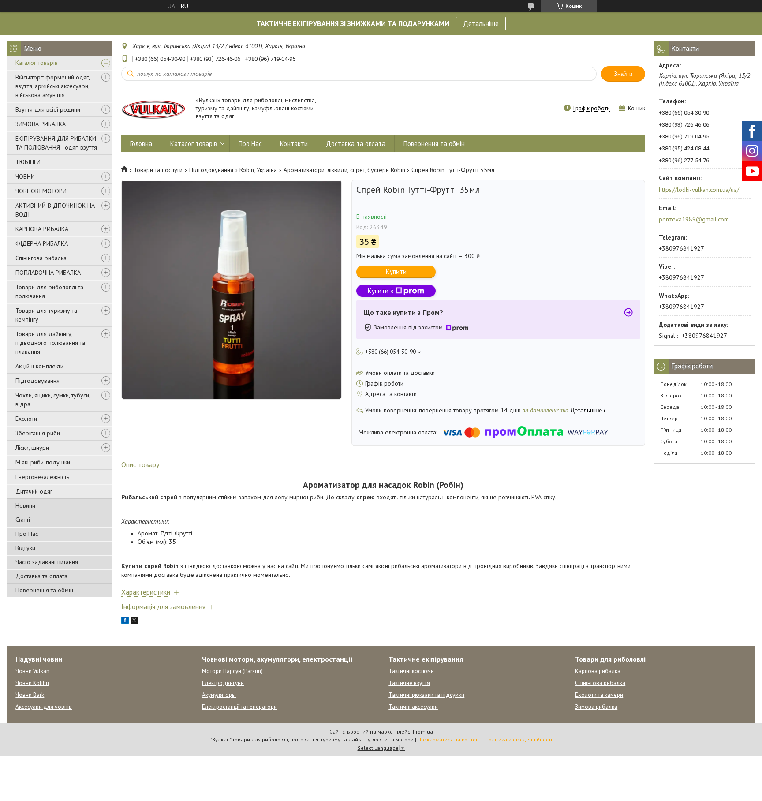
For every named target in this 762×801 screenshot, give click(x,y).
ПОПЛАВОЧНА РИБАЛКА (48, 273)
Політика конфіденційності (518, 739)
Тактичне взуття (409, 683)
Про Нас (26, 534)
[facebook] (125, 621)
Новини (25, 505)
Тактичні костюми (411, 671)
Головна (141, 143)
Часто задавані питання (46, 562)
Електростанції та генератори (239, 707)
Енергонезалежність (42, 477)
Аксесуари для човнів (43, 707)
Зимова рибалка (596, 707)
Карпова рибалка (597, 671)
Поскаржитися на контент (449, 739)
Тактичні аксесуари (413, 707)
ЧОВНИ (25, 176)
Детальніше (481, 23)
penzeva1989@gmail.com (694, 219)
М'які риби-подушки (42, 462)
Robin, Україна (258, 170)
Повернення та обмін (44, 590)
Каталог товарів (36, 63)
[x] (134, 621)
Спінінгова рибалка (41, 258)
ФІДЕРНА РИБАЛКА (41, 243)
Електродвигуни (223, 683)
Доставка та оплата (41, 576)
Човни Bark (29, 695)
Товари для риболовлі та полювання (49, 291)
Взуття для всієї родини (47, 109)
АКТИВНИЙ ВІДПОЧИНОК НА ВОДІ (55, 210)
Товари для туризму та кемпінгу (46, 315)
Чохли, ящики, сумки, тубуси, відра (52, 399)
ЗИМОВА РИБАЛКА (40, 124)
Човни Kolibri (32, 683)
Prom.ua (423, 731)
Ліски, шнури (32, 448)
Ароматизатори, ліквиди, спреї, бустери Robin (344, 170)
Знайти (623, 74)
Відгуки (25, 548)
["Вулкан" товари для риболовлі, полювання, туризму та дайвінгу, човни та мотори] (154, 108)
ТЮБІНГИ (28, 162)
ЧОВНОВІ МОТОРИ (41, 191)
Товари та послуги (158, 170)
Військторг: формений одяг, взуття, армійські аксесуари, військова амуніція (52, 86)
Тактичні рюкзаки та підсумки (426, 695)
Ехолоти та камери (599, 695)
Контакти (294, 143)
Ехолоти (26, 419)
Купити (396, 271)
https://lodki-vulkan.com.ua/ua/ (699, 190)
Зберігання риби (37, 433)
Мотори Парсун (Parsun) (232, 671)
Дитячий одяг (33, 491)
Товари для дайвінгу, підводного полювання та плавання (50, 343)
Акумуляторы (219, 695)
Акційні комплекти (39, 366)
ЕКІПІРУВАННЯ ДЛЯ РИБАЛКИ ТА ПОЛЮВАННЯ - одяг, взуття (56, 143)
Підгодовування (37, 381)
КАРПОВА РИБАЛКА (41, 229)
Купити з (380, 291)
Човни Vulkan (32, 671)
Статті (22, 520)
